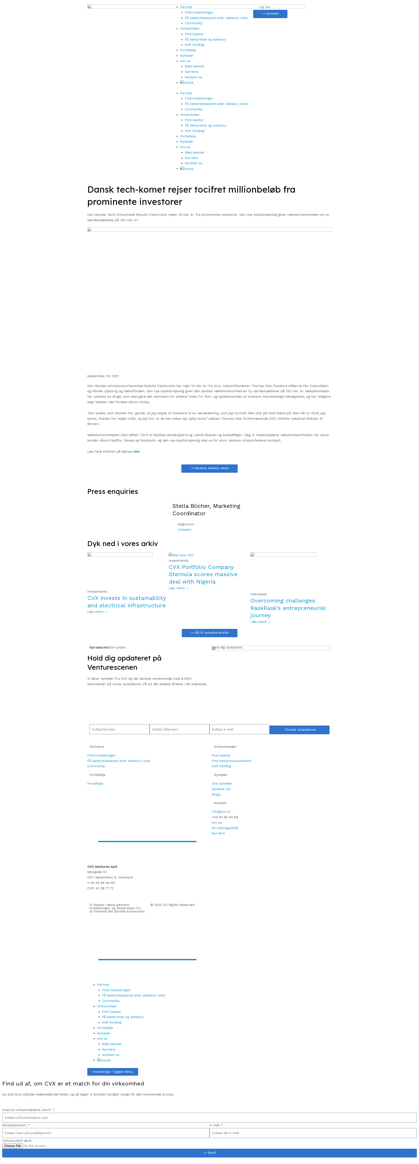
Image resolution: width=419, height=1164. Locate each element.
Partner (186, 7)
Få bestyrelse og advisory (205, 39)
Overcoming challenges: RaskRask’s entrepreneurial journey (288, 608)
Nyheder (187, 56)
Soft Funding (194, 45)
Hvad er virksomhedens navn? (27, 1110)
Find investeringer (199, 12)
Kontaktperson (14, 1125)
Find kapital (194, 34)
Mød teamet (194, 66)
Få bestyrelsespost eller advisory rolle (216, 18)
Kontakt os (193, 77)
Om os (185, 61)
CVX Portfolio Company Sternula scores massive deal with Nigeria (203, 574)
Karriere (191, 72)
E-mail (215, 1125)
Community (194, 23)
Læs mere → (97, 612)
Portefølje (188, 50)
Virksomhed (189, 29)
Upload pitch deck (16, 1141)
